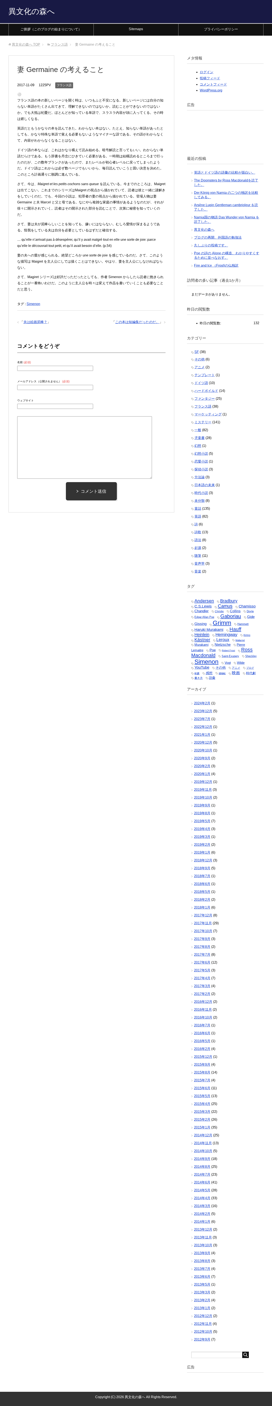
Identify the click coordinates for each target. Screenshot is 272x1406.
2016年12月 (203, 1001)
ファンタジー (204, 398)
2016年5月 (202, 1041)
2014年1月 (202, 1221)
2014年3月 (202, 1206)
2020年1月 (202, 774)
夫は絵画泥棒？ (35, 322)
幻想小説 (201, 453)
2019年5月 (202, 821)
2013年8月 (202, 1261)
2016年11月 (203, 1009)
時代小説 (201, 493)
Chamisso (247, 606)
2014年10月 (203, 1151)
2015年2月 (202, 1119)
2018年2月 (202, 899)
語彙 (212, 678)
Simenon (33, 304)
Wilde (241, 662)
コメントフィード (213, 84)
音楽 (197, 571)
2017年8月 (202, 947)
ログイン (206, 72)
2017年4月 (202, 978)
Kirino (247, 635)
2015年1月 (202, 1127)
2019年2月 (202, 844)
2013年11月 (203, 1237)
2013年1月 (202, 1308)
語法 (197, 540)
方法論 (199, 477)
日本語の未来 (204, 485)
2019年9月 (202, 805)
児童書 (199, 438)
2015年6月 (202, 1088)
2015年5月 (202, 1096)
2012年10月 (203, 1331)
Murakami (201, 644)
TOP (26, 44)
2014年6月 (202, 1182)
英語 (197, 516)
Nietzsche (223, 644)
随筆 (197, 555)
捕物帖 (222, 673)
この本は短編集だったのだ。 (137, 322)
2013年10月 (203, 1245)
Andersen (204, 600)
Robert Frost (228, 650)
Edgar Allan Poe (204, 617)
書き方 (198, 678)
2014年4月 (202, 1198)
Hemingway (226, 634)
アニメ (199, 367)
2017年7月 (202, 954)
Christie (219, 611)
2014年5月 (202, 1190)
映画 (236, 673)
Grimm (222, 622)
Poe (213, 650)
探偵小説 (201, 469)
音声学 (199, 563)
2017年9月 (202, 939)
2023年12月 (203, 711)
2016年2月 (202, 1049)
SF (196, 352)
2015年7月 (202, 1080)
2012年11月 (203, 1324)
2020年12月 (203, 742)
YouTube (201, 667)
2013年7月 (202, 1269)
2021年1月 (202, 734)
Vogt (228, 662)
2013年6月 (202, 1276)
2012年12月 (203, 1316)
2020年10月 (203, 750)
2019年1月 (202, 852)
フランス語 (64, 85)
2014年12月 (203, 1135)
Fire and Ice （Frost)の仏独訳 (216, 265)
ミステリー (202, 422)
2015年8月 (202, 1072)
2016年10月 (203, 1017)
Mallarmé (240, 640)
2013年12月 (203, 1229)
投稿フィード (210, 78)
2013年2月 (202, 1300)
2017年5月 (202, 970)
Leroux (222, 639)
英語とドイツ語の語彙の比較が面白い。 (224, 172)
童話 (197, 508)
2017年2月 (202, 994)
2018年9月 (202, 868)
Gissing (200, 624)
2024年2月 (202, 703)
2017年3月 (202, 986)
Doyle (250, 611)
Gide (251, 617)
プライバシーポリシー (221, 29)
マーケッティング (208, 414)
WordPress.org (211, 90)
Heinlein (201, 634)
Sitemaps (136, 29)
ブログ (250, 667)
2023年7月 (202, 719)
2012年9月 (202, 1339)
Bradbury (228, 600)
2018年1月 (202, 907)
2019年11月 (203, 789)
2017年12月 (203, 915)
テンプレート (204, 375)
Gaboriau (230, 616)
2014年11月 (203, 1143)
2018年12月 (203, 860)
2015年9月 (202, 1064)
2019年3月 (202, 837)
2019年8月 (202, 813)
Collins (235, 611)
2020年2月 (202, 766)
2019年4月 (202, 829)
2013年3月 (202, 1292)
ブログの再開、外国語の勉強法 (218, 237)
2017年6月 (202, 962)
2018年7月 (202, 876)
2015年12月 (203, 1056)
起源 (197, 548)
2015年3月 (202, 1111)
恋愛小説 (201, 461)
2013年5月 (202, 1284)
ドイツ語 (201, 383)
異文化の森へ (31, 11)
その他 (199, 359)
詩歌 (197, 532)
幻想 (197, 446)
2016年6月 (202, 1033)
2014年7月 (202, 1174)
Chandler (201, 611)
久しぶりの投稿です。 (211, 245)
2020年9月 (202, 758)
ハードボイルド (206, 391)
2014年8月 (202, 1166)
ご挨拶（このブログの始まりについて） (51, 29)
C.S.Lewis (203, 606)
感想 (209, 673)
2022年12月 (203, 727)
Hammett (243, 624)
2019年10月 (203, 797)
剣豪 (197, 673)
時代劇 (251, 673)
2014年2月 (202, 1214)
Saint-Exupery (230, 656)
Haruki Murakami (208, 629)
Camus (225, 606)
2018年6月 (202, 884)
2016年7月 (202, 1025)
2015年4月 (202, 1104)
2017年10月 (203, 931)
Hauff (235, 629)
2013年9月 (202, 1253)
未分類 (199, 500)
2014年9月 (202, 1159)
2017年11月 (203, 923)
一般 (197, 430)
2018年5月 (202, 892)
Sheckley (251, 656)
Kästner (202, 639)
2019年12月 (203, 782)
